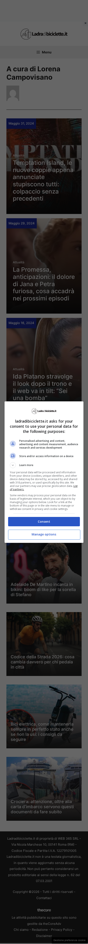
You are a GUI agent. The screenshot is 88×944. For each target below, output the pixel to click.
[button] (44, 465)
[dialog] (44, 472)
